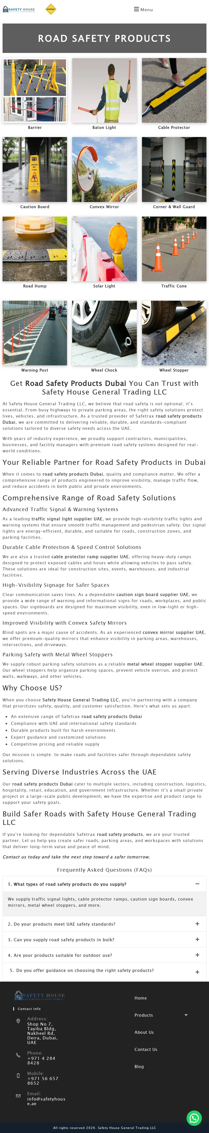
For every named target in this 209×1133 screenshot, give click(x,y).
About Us (144, 1032)
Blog (139, 1066)
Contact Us (146, 1049)
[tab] (104, 884)
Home (141, 997)
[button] (142, 9)
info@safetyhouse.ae (46, 1101)
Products (144, 1014)
